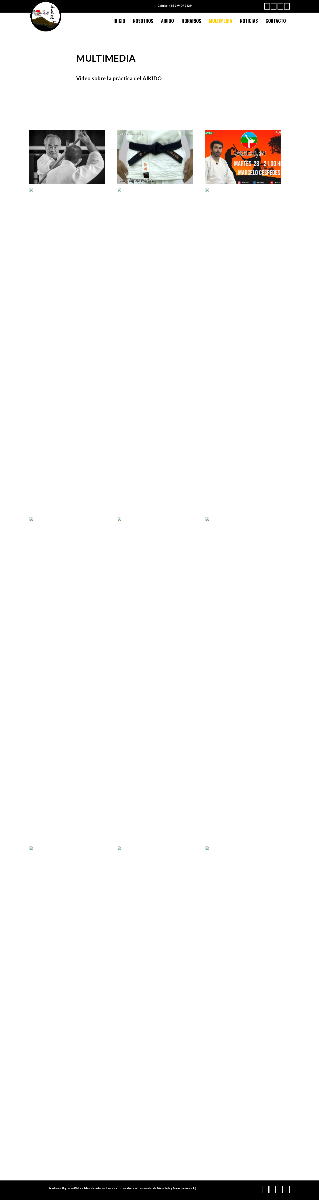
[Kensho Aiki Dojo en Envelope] (287, 6)
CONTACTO (276, 20)
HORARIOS (191, 20)
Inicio (119, 20)
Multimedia (220, 20)
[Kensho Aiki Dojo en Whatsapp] (280, 6)
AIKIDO (167, 20)
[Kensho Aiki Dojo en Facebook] (267, 6)
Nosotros (143, 20)
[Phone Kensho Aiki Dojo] (273, 6)
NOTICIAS (249, 20)
